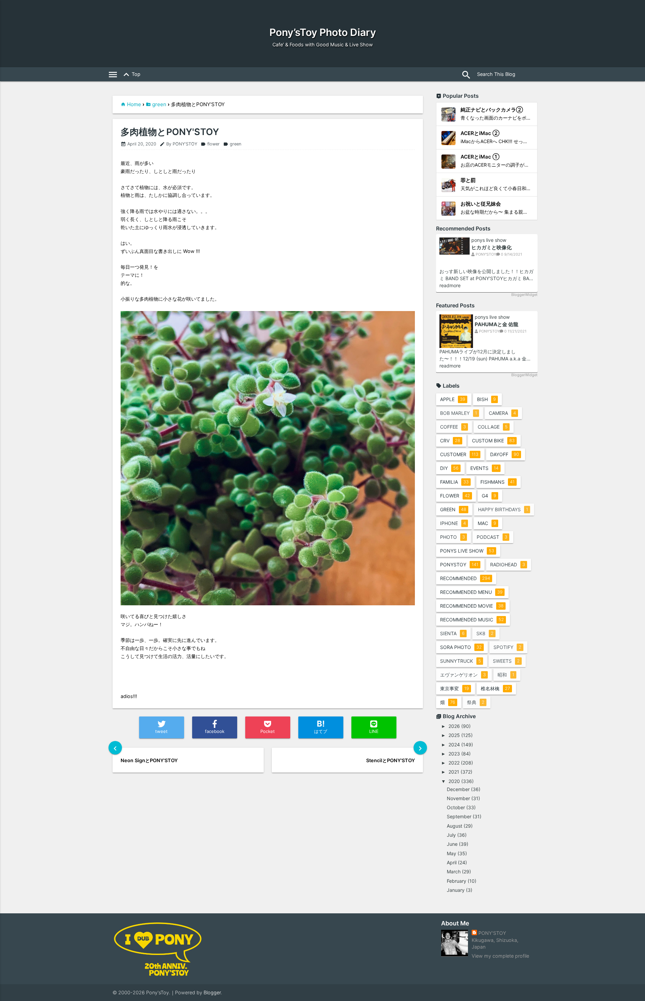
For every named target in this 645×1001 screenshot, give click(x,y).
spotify (507, 647)
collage (493, 427)
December (458, 789)
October (456, 807)
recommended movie (472, 606)
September (459, 816)
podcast (492, 537)
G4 (489, 495)
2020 (454, 781)
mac (487, 523)
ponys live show (488, 240)
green (159, 104)
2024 (454, 744)
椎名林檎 (495, 688)
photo (452, 537)
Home (134, 104)
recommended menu (471, 592)
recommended (465, 578)
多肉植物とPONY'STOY (170, 132)
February (456, 881)
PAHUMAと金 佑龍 (496, 324)
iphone (453, 523)
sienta (452, 633)
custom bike (493, 440)
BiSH (486, 399)
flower (210, 143)
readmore (450, 285)
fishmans (497, 482)
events (484, 468)
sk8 (484, 633)
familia (454, 482)
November (458, 798)
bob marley (458, 413)
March (454, 871)
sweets (506, 661)
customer (459, 454)
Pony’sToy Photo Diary (322, 32)
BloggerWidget (524, 294)
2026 (454, 726)
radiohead (507, 564)
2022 (454, 763)
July (451, 835)
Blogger (212, 992)
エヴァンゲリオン (463, 675)
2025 (454, 735)
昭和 (506, 675)
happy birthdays (503, 509)
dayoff (504, 454)
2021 (453, 772)
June (452, 844)
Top (130, 74)
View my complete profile (500, 956)
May (451, 853)
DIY (449, 468)
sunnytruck (460, 661)
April (452, 862)
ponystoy (459, 564)
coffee (453, 427)
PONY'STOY (492, 933)
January (456, 890)
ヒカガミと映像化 (491, 247)
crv (450, 440)
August (454, 826)
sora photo (461, 647)
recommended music (472, 619)
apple (452, 399)
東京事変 (454, 688)
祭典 (475, 702)
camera (502, 413)
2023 (454, 753)
